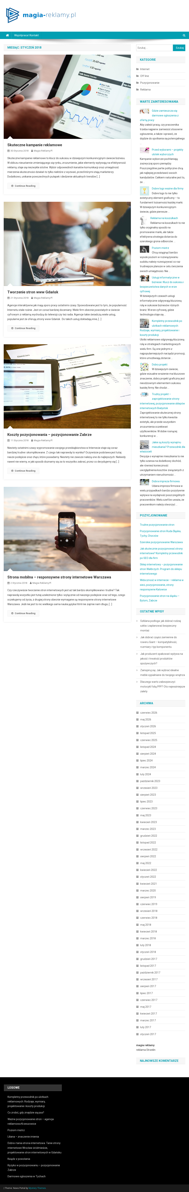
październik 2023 (150, 781)
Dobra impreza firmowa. (166, 481)
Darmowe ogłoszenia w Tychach (27, 1176)
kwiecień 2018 (148, 931)
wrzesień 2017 (148, 979)
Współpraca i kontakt (26, 35)
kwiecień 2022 (148, 869)
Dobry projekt (159, 364)
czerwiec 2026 (148, 712)
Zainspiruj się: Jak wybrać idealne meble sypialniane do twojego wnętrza (162, 672)
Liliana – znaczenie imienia (23, 1136)
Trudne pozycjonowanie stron (157, 524)
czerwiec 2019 (148, 904)
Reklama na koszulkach (164, 218)
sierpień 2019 (148, 897)
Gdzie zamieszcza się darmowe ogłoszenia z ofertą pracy (159, 115)
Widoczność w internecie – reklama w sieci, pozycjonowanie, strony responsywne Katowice (162, 585)
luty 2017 (145, 1027)
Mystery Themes (37, 1188)
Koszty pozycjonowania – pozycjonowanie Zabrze (49, 434)
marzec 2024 (148, 767)
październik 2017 (150, 972)
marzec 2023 (148, 828)
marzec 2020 (148, 890)
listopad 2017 (148, 965)
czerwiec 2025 (148, 740)
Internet (145, 69)
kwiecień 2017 (148, 1013)
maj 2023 (145, 815)
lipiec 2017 (146, 993)
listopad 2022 (148, 842)
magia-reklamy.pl (43, 150)
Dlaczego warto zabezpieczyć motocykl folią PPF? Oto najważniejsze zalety (162, 686)
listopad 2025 (148, 733)
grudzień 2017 (148, 958)
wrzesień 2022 (148, 849)
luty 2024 (145, 774)
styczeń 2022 (148, 876)
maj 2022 (145, 863)
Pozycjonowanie (149, 82)
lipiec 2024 (146, 760)
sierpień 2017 (148, 986)
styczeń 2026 (148, 726)
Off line (144, 75)
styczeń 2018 (148, 952)
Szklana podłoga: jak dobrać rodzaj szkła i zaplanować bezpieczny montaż (160, 625)
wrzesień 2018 (148, 910)
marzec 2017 (148, 1020)
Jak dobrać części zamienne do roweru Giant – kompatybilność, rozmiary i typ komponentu (158, 642)
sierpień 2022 (148, 856)
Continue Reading (25, 185)
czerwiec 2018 (148, 917)
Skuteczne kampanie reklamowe (34, 145)
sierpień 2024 (148, 753)
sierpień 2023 (148, 794)
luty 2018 (145, 945)
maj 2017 (145, 1006)
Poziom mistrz (160, 247)
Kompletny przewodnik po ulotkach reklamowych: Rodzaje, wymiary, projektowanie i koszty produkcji (28, 1101)
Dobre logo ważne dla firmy (167, 188)
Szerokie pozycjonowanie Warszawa (161, 542)
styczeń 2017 (148, 1034)
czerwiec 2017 (148, 1000)
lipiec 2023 (146, 801)
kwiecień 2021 (148, 883)
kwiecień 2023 (148, 822)
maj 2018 (145, 924)
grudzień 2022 (148, 835)
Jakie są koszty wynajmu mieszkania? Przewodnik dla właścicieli (162, 447)
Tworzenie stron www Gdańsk (32, 292)
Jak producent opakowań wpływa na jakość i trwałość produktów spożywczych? (161, 658)
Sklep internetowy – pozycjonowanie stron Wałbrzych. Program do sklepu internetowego (161, 569)
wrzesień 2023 (148, 787)
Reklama (145, 89)
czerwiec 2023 (148, 808)
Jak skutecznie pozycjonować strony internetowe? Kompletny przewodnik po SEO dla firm (161, 553)
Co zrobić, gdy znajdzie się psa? (26, 1112)
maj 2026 (145, 719)
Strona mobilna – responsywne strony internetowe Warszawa (59, 577)
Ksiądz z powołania (19, 1158)
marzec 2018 (148, 938)
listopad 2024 (148, 746)
